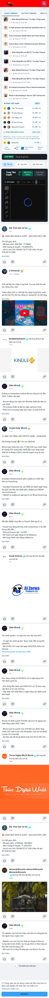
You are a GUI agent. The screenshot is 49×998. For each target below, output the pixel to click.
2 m (10, 231)
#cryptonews (21, 652)
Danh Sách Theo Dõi (40, 174)
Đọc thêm (5, 256)
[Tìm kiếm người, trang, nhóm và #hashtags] (44, 4)
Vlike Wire (13, 385)
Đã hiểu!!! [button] (24, 994)
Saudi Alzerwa (15, 556)
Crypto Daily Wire (17, 428)
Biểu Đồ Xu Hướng (27, 174)
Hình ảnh (39, 164)
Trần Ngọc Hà (17, 118)
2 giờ (10, 716)
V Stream (13, 271)
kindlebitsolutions (17, 339)
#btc (29, 652)
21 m (11, 431)
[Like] (24, 262)
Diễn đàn (17, 148)
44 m (11, 517)
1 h (10, 562)
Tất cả (9, 164)
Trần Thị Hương (17, 108)
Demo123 (14, 143)
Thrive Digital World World (21, 755)
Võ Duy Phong (17, 122)
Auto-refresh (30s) (29, 148)
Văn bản (23, 164)
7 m (10, 274)
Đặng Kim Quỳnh (18, 127)
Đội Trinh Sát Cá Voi (18, 228)
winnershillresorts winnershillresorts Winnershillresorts (26, 870)
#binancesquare (8, 652)
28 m (11, 474)
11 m (11, 345)
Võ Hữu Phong (17, 113)
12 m (11, 389)
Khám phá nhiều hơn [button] (10, 989)
